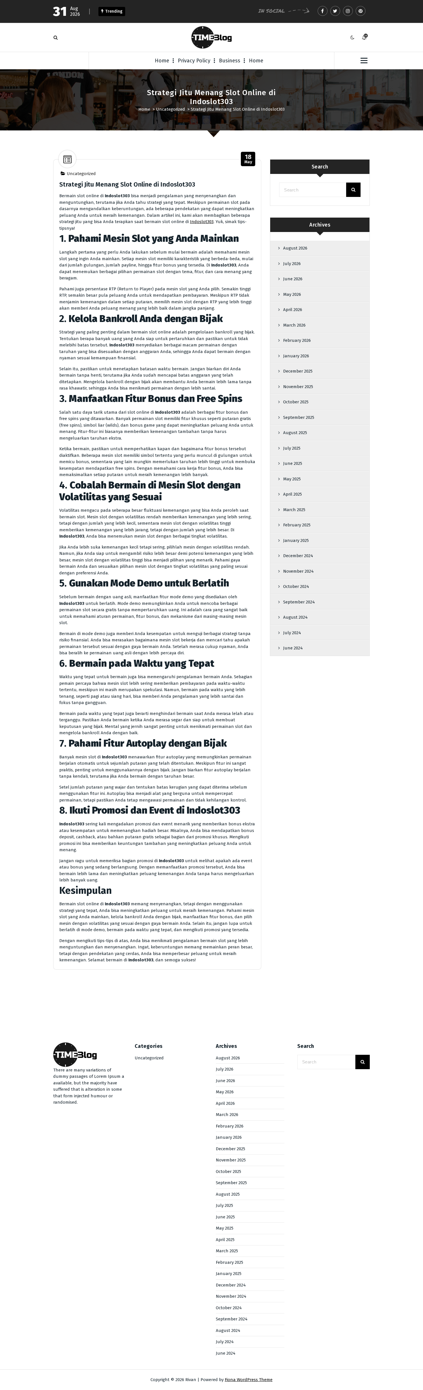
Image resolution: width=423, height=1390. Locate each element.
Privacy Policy (194, 60)
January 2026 (296, 355)
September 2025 (298, 417)
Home (162, 60)
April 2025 (292, 494)
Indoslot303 (202, 221)
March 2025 (294, 509)
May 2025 (292, 479)
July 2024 (292, 632)
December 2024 (298, 555)
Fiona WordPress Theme (249, 1379)
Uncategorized (170, 109)
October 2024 (296, 586)
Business (229, 60)
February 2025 (296, 525)
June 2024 (293, 648)
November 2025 (298, 386)
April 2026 (292, 309)
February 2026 (297, 340)
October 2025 (295, 401)
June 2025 (292, 463)
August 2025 (295, 432)
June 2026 (292, 278)
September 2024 (299, 602)
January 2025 (296, 540)
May (248, 159)
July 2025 (291, 448)
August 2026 (295, 248)
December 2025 (298, 371)
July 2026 (292, 263)
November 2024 (298, 571)
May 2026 (292, 294)
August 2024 (295, 617)
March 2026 (294, 325)
